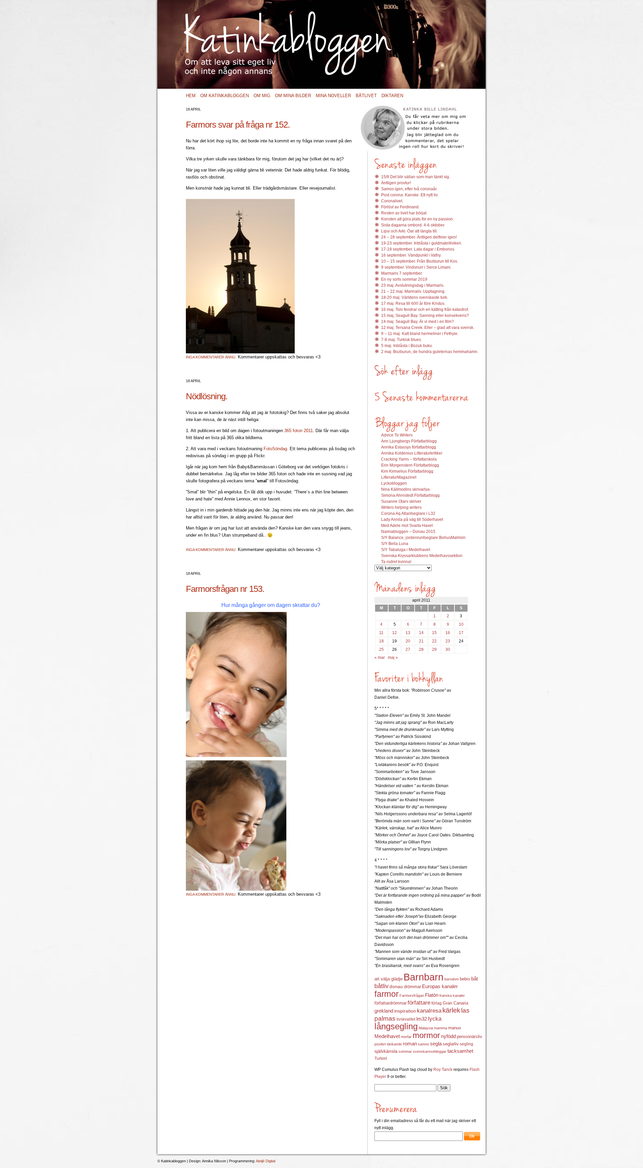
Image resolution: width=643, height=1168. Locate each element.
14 (421, 632)
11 (381, 632)
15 (434, 632)
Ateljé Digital (265, 1161)
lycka (434, 1019)
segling (466, 1044)
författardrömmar (390, 1003)
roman (410, 1043)
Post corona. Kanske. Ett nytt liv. (409, 195)
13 (408, 632)
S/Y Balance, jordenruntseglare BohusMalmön (423, 537)
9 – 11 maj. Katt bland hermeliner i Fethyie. (419, 333)
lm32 (421, 1019)
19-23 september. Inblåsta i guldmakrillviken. (421, 243)
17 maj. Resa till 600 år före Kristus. (413, 303)
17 (461, 632)
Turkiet (380, 1058)
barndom (451, 979)
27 (408, 649)
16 (447, 632)
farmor (386, 994)
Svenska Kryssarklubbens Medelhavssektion (421, 555)
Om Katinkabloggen (224, 95)
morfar (406, 1037)
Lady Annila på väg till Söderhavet (412, 519)
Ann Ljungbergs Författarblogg (409, 441)
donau (396, 986)
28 (421, 649)
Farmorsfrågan (412, 995)
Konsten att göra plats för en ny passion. (417, 219)
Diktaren (392, 95)
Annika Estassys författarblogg (408, 447)
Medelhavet (387, 1036)
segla (436, 1043)
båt (474, 978)
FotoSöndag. (276, 448)
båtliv (381, 986)
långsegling (396, 1026)
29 (434, 649)
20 (408, 641)
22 (434, 641)
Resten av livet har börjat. (404, 213)
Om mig (262, 95)
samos (423, 1044)
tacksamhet (460, 1051)
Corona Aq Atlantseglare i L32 (408, 513)
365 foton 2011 (298, 430)
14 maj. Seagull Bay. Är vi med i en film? (417, 321)
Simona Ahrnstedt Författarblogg (410, 495)
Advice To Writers (397, 435)
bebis (465, 978)
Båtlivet (366, 95)
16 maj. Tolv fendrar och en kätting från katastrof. (425, 309)
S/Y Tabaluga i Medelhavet (405, 549)
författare (419, 1003)
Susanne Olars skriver (401, 501)
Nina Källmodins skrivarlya (405, 489)
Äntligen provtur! (396, 183)
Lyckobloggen (394, 483)
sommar (405, 1051)
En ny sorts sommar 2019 (404, 279)
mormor (426, 1035)
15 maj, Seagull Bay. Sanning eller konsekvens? (425, 315)
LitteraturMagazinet (398, 477)
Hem (191, 95)
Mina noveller (333, 95)
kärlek (451, 1010)
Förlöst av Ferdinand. (400, 207)
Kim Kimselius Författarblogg (407, 471)
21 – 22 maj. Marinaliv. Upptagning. (413, 291)
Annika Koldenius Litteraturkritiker (411, 453)
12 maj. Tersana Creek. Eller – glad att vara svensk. (427, 327)
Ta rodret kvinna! (396, 561)
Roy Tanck (442, 1069)
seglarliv (451, 1043)
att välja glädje (388, 978)
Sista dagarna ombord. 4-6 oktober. (413, 225)
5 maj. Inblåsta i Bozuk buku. (407, 345)
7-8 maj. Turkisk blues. (401, 339)
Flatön (431, 995)
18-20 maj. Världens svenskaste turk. (414, 297)
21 (421, 641)
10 (461, 624)
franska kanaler (452, 995)
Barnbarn (423, 976)
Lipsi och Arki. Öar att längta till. (409, 231)
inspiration (405, 1011)
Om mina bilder (293, 95)
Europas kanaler (440, 986)
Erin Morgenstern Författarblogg (410, 465)
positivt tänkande (388, 1044)
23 (447, 641)
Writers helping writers (401, 507)
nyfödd (448, 1036)
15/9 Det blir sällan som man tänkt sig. (415, 177)
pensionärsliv (469, 1036)
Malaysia (426, 1028)
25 (381, 649)
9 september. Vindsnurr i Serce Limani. (416, 267)
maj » (393, 657)
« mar (379, 657)
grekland (383, 1011)
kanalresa (429, 1011)
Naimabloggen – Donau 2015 (408, 531)
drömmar (412, 986)
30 (447, 649)
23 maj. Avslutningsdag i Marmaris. (412, 285)
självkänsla (386, 1051)
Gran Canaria (455, 1003)
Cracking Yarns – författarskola (409, 459)
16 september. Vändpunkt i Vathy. (411, 255)
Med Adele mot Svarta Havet (407, 525)
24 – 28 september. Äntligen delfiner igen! (419, 237)
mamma (440, 1028)
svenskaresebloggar (429, 1051)
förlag (436, 1003)
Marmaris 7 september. (402, 273)
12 (394, 632)
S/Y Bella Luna (394, 543)
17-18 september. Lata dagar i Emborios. (418, 249)
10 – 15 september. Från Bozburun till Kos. (419, 261)
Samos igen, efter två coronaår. (409, 189)
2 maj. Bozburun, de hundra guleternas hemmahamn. (429, 351)
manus (454, 1028)
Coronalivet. (392, 201)
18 (381, 641)
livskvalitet (406, 1019)
